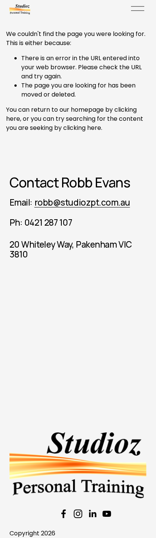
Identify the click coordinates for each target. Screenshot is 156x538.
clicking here (82, 127)
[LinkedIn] (92, 513)
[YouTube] (106, 513)
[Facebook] (63, 513)
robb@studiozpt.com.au (82, 202)
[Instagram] (78, 513)
